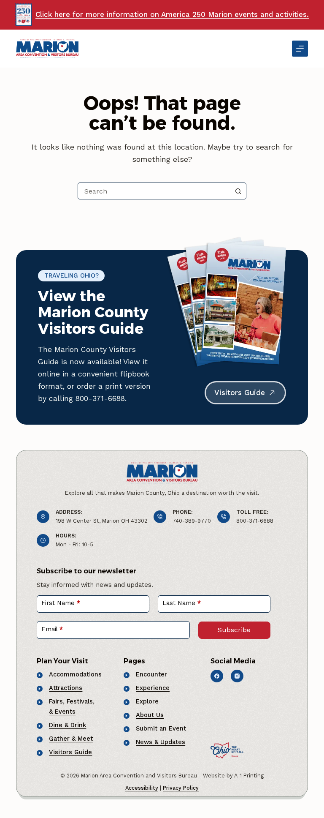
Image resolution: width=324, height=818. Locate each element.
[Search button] (238, 191)
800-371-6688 (254, 521)
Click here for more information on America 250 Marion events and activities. (172, 14)
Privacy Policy (181, 788)
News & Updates (160, 742)
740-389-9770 (192, 521)
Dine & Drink (67, 725)
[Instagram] (237, 676)
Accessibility (141, 788)
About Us (150, 715)
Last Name (181, 603)
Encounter (151, 674)
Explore (147, 701)
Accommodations (75, 674)
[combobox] (154, 191)
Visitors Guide (70, 752)
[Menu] (300, 49)
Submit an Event (161, 728)
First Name (60, 603)
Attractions (65, 688)
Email (52, 629)
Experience (153, 688)
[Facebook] (217, 676)
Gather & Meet (71, 738)
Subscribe (234, 630)
